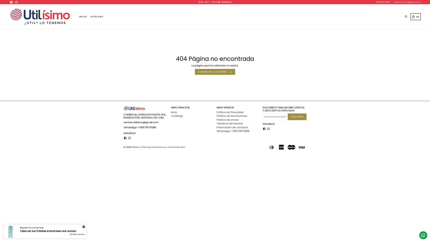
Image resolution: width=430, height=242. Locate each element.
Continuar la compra (212, 71)
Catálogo (96, 16)
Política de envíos (228, 120)
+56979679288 (383, 2)
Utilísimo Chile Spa (142, 147)
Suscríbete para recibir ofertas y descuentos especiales (284, 109)
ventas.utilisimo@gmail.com (407, 2)
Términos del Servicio (230, 123)
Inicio (83, 16)
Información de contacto (232, 127)
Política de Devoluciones (232, 116)
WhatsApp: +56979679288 (233, 131)
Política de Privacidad (230, 112)
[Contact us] (423, 235)
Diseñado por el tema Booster (168, 147)
